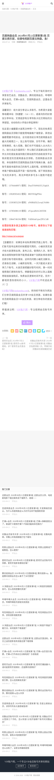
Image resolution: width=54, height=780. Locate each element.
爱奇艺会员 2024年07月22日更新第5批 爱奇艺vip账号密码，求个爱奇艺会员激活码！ (13, 345)
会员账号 (20, 766)
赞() (28, 323)
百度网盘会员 (25, 9)
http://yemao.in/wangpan (13, 236)
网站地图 (36, 775)
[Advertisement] (27, 21)
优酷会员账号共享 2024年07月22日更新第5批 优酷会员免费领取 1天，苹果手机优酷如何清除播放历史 (40, 345)
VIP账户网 (27, 3)
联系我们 (33, 766)
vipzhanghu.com (22, 91)
